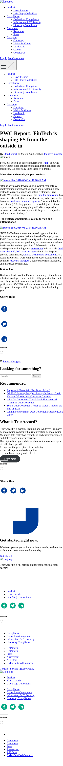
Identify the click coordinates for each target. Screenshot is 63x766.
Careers (17, 49)
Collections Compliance (26, 19)
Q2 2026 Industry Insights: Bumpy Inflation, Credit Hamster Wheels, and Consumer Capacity (34, 395)
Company (12, 37)
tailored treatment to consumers (39, 254)
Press (16, 34)
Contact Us (19, 52)
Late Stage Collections (25, 13)
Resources (12, 28)
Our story (18, 40)
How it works (20, 10)
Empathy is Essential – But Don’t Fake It (28, 390)
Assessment (13, 657)
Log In (3, 58)
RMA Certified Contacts (20, 663)
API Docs (12, 660)
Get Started (6, 556)
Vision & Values (22, 43)
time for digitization (48, 195)
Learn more (10, 458)
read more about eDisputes (24, 201)
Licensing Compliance (25, 25)
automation (37, 248)
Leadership (19, 46)
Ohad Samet (10, 154)
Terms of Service (9, 668)
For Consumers (16, 58)
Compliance (13, 16)
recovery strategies (19, 260)
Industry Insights (53, 154)
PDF (46, 162)
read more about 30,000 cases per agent (31, 250)
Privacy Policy (26, 668)
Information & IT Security (27, 22)
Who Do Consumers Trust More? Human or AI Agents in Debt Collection (32, 401)
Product (11, 7)
